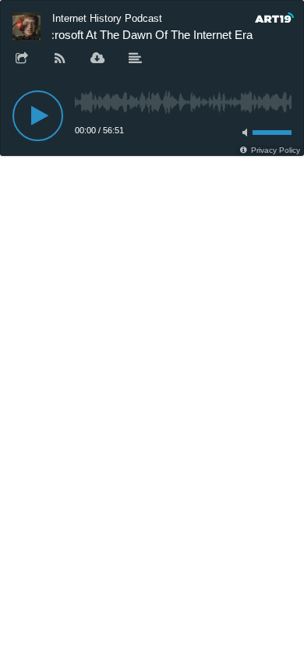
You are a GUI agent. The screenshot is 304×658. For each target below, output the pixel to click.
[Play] (37, 115)
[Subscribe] (60, 59)
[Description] (135, 59)
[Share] (22, 59)
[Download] (97, 59)
